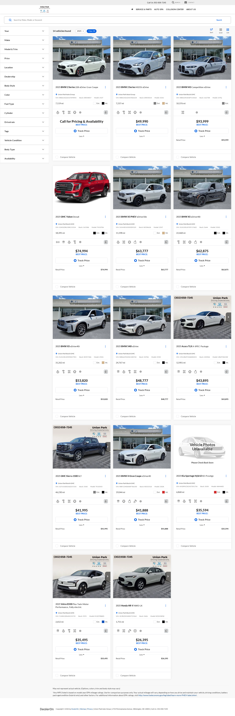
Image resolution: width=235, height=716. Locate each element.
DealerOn (75, 709)
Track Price (84, 131)
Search (219, 20)
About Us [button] (191, 9)
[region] (81, 140)
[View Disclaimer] (80, 112)
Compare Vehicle (67, 157)
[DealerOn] (47, 709)
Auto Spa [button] (158, 9)
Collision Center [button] (175, 9)
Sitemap (83, 709)
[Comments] (106, 112)
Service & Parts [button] (143, 9)
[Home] (132, 9)
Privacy (90, 709)
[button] (107, 58)
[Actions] (105, 87)
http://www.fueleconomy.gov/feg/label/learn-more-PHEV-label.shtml (167, 695)
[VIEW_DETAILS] (202, 446)
